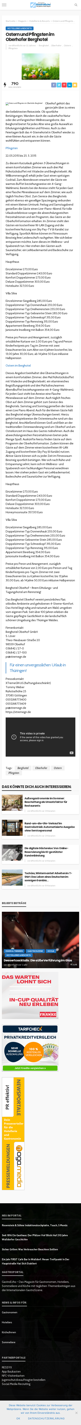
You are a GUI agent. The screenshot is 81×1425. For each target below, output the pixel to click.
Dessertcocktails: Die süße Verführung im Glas (38, 961)
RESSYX (7, 1367)
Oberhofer (56, 45)
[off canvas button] (4, 5)
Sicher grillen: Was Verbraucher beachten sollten (30, 1249)
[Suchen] (76, 5)
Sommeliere (8, 1342)
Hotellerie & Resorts (20, 28)
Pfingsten (13, 48)
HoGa (51, 951)
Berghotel (44, 45)
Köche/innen (9, 1332)
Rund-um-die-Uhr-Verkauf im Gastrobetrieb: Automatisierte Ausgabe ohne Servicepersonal (49, 827)
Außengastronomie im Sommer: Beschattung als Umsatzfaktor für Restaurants (45, 802)
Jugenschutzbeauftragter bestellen (23, 1380)
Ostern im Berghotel (18, 365)
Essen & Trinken (14, 951)
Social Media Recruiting (16, 1384)
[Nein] (76, 1413)
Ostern (67, 45)
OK (18, 1418)
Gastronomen (9, 1312)
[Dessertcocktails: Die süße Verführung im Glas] (40, 940)
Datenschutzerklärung (46, 1418)
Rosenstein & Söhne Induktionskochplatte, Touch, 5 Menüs (34, 1225)
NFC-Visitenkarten (13, 1375)
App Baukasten (11, 1371)
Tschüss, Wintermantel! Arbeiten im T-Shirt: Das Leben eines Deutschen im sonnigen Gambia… (48, 877)
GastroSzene (35, 951)
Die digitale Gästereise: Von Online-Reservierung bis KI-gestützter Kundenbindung (46, 851)
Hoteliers (7, 1322)
